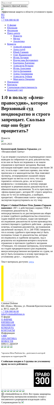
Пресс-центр (13, 33)
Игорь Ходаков (21, 57)
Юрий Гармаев (20, 52)
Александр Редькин (23, 65)
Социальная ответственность (22, 87)
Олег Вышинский (22, 55)
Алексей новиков (22, 46)
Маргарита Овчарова (24, 79)
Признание (13, 82)
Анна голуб (19, 49)
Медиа (16, 38)
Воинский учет (15, 90)
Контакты (12, 84)
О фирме (11, 25)
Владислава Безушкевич (25, 60)
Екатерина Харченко (23, 63)
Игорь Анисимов (22, 68)
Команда (11, 44)
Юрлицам (12, 27)
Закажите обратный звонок (14, 6)
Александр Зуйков (22, 76)
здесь (31, 261)
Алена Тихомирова (23, 73)
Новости (17, 36)
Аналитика (19, 41)
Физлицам (12, 30)
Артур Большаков (22, 71)
